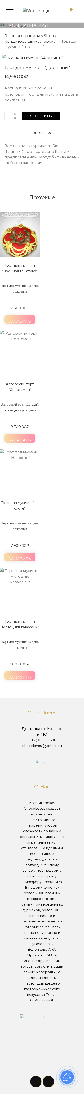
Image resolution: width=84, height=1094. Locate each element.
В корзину (40, 116)
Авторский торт (13, 404)
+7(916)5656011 (44, 740)
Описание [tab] (42, 133)
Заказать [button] (20, 321)
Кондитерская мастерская (31, 41)
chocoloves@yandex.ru (42, 746)
